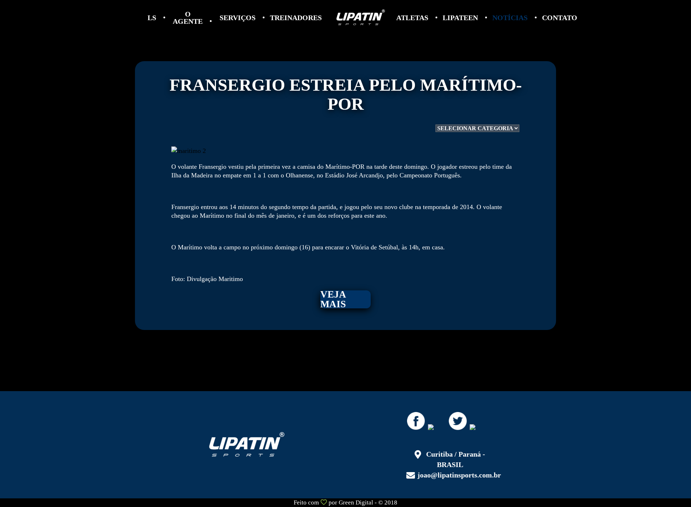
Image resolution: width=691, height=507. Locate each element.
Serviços (238, 17)
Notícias (510, 17)
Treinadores (296, 17)
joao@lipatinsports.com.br (459, 475)
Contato (559, 17)
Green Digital (356, 502)
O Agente (188, 17)
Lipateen (460, 17)
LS (152, 17)
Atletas (412, 17)
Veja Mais (333, 299)
